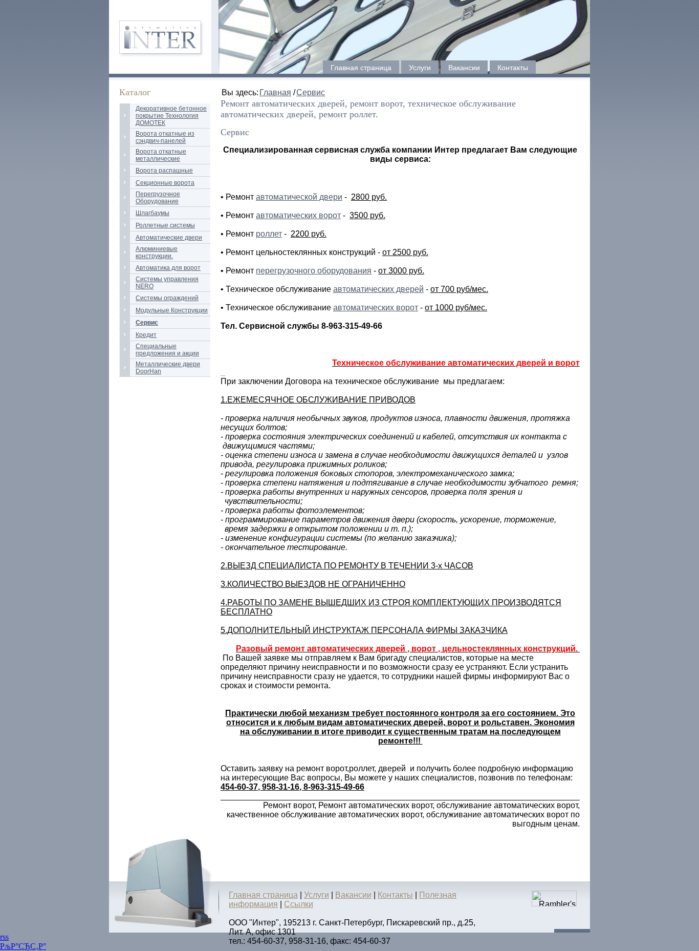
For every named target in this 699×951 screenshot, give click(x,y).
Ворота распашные (164, 170)
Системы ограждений (167, 298)
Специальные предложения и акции (167, 350)
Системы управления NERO (167, 283)
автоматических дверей (378, 289)
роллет (269, 233)
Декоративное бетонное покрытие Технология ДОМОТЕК (171, 115)
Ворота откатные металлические (161, 155)
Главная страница (361, 68)
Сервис (310, 92)
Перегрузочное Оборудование (158, 198)
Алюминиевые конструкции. (157, 252)
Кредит (146, 335)
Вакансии (464, 68)
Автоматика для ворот (168, 267)
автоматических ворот (298, 215)
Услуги (420, 68)
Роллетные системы (165, 225)
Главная (275, 92)
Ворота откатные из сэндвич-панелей (165, 137)
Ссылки (298, 904)
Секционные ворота (165, 182)
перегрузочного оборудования (314, 270)
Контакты (512, 68)
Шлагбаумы (152, 213)
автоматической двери (299, 197)
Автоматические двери (169, 237)
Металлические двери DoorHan (168, 368)
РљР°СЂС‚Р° (23, 946)
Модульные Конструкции (172, 310)
